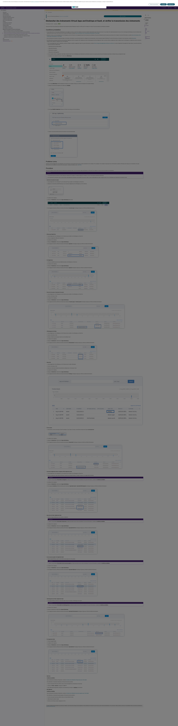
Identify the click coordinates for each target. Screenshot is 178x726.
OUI (73, 6)
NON (77, 6)
